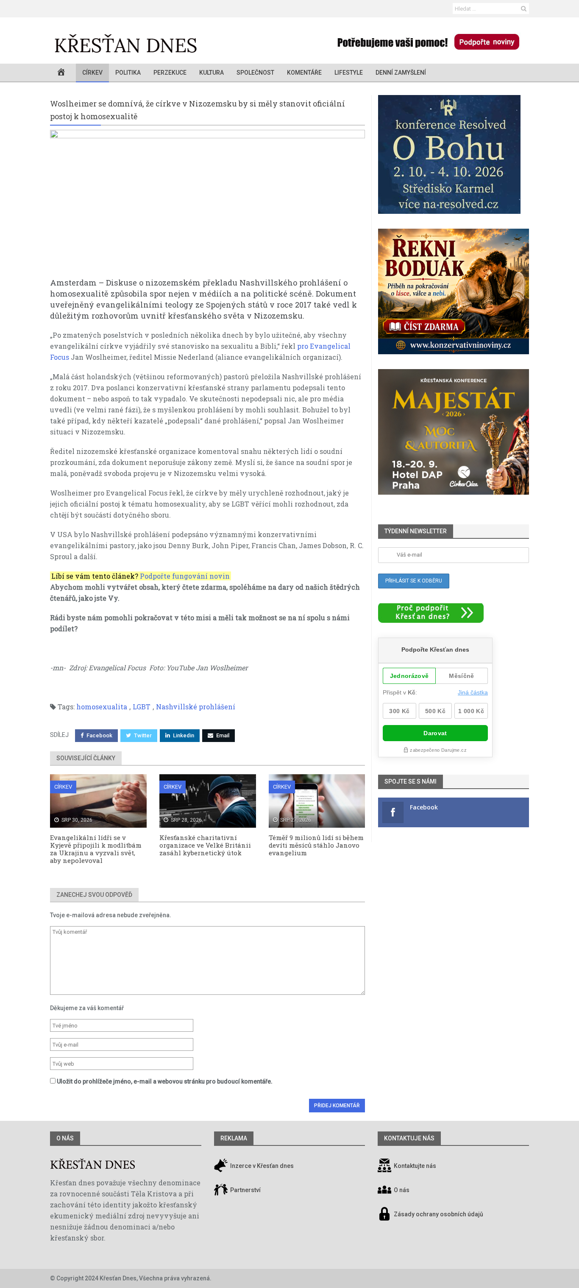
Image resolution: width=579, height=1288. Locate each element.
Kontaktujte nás (415, 1166)
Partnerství (245, 1190)
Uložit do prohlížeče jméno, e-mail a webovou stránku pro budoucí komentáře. (165, 1081)
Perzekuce (170, 72)
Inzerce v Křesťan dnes (261, 1166)
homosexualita (101, 706)
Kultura (211, 72)
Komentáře (304, 72)
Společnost (255, 72)
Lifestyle (348, 72)
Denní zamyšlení (401, 72)
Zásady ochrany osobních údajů (438, 1214)
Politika (128, 72)
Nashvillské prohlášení (195, 706)
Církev (92, 72)
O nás (65, 1138)
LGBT (141, 706)
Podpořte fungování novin (185, 575)
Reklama (233, 1138)
